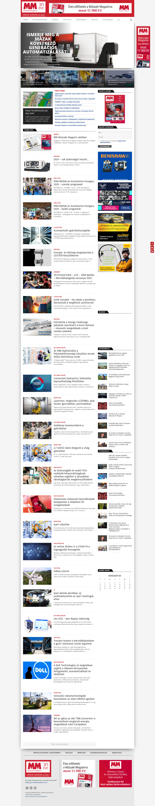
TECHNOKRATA (108, 20)
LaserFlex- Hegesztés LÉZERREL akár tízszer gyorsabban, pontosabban (74, 402)
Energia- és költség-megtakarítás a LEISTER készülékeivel (73, 254)
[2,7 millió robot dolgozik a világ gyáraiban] (37, 461)
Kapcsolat (69, 753)
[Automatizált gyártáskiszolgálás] (37, 243)
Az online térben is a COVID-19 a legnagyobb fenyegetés (72, 548)
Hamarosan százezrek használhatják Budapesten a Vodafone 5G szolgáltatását (74, 502)
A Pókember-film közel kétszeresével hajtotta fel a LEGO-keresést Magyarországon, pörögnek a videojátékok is (119, 527)
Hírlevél (94, 20)
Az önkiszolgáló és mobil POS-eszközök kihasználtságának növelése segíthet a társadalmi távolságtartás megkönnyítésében (73, 475)
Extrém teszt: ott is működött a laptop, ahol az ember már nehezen (120, 444)
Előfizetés (67, 20)
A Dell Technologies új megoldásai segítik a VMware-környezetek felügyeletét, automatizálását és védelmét (73, 670)
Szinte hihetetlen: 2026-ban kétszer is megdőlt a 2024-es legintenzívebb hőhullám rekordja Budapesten (119, 366)
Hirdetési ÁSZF (117, 753)
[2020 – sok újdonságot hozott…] (37, 172)
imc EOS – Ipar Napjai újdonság (71, 618)
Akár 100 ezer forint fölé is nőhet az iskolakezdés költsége (120, 514)
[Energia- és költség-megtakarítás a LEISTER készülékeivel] (37, 266)
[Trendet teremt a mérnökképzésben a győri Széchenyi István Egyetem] (37, 654)
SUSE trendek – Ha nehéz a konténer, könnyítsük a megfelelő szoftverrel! (75, 301)
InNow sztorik (61, 571)
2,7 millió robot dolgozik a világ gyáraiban (71, 449)
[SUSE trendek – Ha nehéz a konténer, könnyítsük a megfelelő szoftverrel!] (37, 313)
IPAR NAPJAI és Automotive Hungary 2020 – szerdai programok (74, 183)
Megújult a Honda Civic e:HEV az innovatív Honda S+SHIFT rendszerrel (120, 396)
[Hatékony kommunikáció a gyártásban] (37, 438)
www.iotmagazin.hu (42, 796)
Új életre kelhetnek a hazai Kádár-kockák (118, 385)
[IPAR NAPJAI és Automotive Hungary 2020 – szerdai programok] (37, 194)
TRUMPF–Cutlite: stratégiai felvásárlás (67, 102)
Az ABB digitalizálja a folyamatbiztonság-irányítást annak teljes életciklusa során (74, 353)
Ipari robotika (61, 524)
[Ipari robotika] (37, 537)
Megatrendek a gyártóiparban (62, 84)
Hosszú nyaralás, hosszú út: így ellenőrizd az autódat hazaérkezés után (120, 506)
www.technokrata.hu (30, 796)
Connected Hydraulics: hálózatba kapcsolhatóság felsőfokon (72, 380)
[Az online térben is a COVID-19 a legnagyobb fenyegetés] (37, 560)
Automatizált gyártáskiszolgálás (72, 230)
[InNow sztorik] (37, 584)
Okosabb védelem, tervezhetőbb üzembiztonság (70, 125)
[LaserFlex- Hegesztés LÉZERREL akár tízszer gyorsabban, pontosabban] (37, 414)
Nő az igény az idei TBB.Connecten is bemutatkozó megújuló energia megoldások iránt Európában (74, 721)
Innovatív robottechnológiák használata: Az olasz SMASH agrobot (74, 697)
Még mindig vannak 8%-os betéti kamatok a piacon (118, 484)
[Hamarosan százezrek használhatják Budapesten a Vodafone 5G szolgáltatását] (37, 512)
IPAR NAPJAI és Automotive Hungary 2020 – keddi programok (74, 207)
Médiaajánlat (81, 20)
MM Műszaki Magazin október (70, 137)
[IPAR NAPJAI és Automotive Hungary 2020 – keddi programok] (37, 219)
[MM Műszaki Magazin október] (37, 150)
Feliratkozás (104, 146)
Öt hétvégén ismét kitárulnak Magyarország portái (119, 376)
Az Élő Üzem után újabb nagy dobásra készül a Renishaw (33, 83)
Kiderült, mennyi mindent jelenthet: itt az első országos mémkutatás (119, 457)
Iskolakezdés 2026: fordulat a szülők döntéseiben (119, 424)
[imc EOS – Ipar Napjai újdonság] (37, 632)
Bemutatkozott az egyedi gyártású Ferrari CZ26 (118, 354)
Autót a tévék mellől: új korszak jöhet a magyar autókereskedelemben (120, 467)
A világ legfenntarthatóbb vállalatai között (68, 105)
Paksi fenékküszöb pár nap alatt (36, 112)
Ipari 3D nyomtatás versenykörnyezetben (117, 404)
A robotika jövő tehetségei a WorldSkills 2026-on (90, 83)
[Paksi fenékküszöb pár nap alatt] (38, 107)
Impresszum (81, 753)
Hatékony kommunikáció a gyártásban (69, 427)
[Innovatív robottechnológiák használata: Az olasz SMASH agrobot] (37, 709)
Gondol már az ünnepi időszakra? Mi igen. (117, 415)
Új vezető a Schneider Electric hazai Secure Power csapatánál (75, 99)
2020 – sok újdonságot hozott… (71, 159)
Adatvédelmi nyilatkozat (98, 753)
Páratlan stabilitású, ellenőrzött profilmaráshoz (70, 122)
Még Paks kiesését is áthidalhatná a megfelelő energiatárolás (75, 119)
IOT (118, 20)
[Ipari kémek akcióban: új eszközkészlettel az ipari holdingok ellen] (37, 606)
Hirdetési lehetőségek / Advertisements (47, 753)
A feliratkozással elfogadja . (113, 141)
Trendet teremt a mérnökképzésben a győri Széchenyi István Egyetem (74, 642)
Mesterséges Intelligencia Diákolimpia (67, 108)
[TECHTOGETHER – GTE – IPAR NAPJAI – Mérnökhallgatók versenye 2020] (37, 288)
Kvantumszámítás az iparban (64, 116)
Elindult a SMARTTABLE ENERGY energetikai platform (120, 475)
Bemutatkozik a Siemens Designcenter (117, 83)
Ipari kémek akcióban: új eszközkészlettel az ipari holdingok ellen (74, 596)
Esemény (55, 20)
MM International (39, 20)
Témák (25, 20)
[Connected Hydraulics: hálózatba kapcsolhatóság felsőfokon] (37, 391)
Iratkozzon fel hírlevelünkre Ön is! (36, 782)
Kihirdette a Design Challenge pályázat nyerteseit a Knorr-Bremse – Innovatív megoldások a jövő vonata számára (74, 327)
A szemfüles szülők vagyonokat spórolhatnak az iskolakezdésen (120, 548)
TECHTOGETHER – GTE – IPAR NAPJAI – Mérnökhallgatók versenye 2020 (74, 277)
